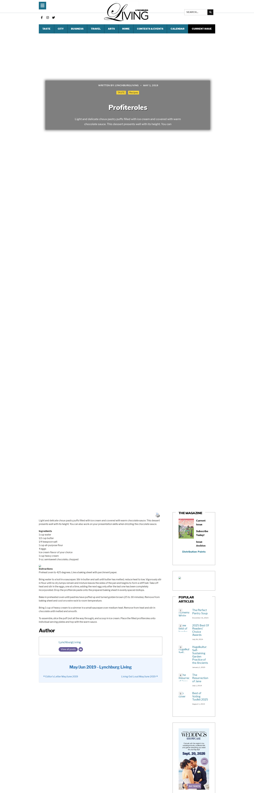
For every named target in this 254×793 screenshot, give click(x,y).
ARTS (111, 28)
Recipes (133, 92)
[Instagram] (48, 17)
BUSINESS (77, 28)
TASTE (46, 28)
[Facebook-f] (42, 17)
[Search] (210, 12)
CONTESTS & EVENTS (150, 28)
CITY (61, 28)
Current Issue (202, 28)
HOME (126, 28)
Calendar (177, 28)
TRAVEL (96, 28)
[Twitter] (53, 17)
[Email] (80, 649)
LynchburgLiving (70, 642)
